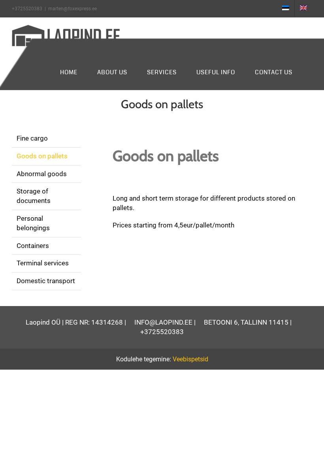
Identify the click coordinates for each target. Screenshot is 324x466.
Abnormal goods (42, 174)
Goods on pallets (42, 156)
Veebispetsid (190, 359)
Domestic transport (46, 281)
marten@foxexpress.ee (72, 8)
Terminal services (43, 263)
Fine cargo (32, 138)
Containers (33, 246)
